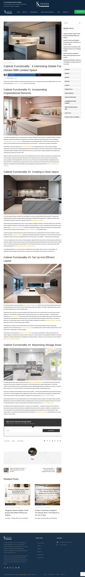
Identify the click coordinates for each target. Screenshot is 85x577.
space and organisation (35, 382)
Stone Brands (33, 12)
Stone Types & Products (47, 12)
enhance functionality (18, 83)
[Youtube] (19, 568)
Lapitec (67, 85)
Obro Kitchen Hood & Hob (71, 108)
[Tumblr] (58, 441)
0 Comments (11, 62)
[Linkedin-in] (10, 568)
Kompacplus (68, 89)
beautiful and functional (41, 412)
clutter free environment (31, 229)
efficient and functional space (12, 338)
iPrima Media (23, 574)
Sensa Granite (40, 543)
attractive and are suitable (25, 333)
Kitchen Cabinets (8, 58)
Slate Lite (68, 113)
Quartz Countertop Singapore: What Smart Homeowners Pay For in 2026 (71, 55)
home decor (7, 440)
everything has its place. (37, 220)
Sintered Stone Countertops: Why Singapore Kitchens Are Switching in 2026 (72, 48)
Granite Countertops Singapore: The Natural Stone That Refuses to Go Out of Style (47, 512)
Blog (58, 12)
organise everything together (47, 395)
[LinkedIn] (52, 441)
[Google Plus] (55, 441)
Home (18, 12)
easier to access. (15, 316)
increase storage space (27, 327)
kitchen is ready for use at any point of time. (24, 246)
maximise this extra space (52, 320)
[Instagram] (13, 568)
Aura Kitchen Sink (70, 97)
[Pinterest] (50, 441)
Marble (67, 73)
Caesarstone (40, 557)
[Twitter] (44, 441)
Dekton (67, 81)
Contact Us (66, 12)
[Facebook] (47, 441)
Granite (67, 69)
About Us (24, 12)
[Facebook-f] (5, 568)
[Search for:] (72, 23)
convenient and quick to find (17, 227)
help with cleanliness (17, 234)
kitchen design (20, 440)
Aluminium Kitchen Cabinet (70, 102)
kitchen (13, 440)
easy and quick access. (48, 402)
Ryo (5, 62)
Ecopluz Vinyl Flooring (72, 117)
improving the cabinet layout (30, 305)
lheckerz (17, 507)
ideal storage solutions (26, 146)
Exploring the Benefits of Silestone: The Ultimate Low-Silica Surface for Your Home (72, 62)
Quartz (67, 77)
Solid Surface (69, 93)
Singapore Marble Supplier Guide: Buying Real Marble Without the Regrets (17, 512)
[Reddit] (60, 441)
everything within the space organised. (13, 141)
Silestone (39, 551)
